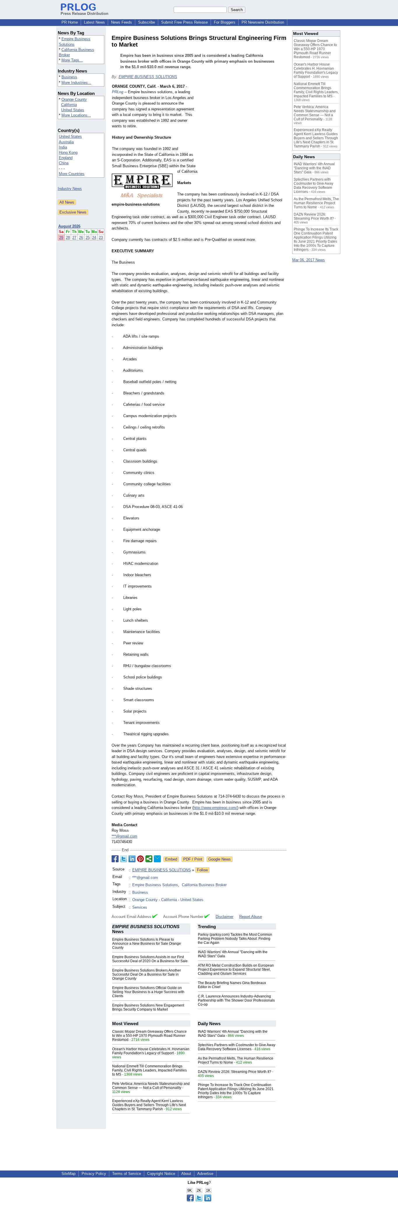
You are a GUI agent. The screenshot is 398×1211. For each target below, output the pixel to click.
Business (69, 77)
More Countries (71, 174)
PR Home (69, 22)
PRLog (117, 92)
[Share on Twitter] (123, 858)
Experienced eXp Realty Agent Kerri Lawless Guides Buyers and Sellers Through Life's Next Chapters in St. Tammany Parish (149, 1105)
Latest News (94, 22)
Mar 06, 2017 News (308, 260)
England (66, 158)
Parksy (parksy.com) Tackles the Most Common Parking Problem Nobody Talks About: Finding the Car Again (235, 939)
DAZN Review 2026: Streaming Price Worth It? (234, 1072)
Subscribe (146, 22)
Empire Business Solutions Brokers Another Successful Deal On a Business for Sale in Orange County (146, 974)
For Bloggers (224, 22)
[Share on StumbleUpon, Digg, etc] (148, 858)
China (63, 163)
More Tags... (72, 60)
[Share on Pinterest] (140, 858)
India (63, 147)
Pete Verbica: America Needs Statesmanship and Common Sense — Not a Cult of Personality (151, 1086)
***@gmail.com (124, 836)
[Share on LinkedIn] (131, 858)
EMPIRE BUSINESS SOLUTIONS (148, 77)
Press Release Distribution (84, 13)
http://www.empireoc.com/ (215, 807)
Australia (66, 142)
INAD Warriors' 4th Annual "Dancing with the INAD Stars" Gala (314, 168)
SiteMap (68, 1173)
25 (88, 237)
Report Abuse (250, 916)
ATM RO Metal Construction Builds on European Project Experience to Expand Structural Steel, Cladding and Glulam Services (236, 969)
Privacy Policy (94, 1173)
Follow (202, 870)
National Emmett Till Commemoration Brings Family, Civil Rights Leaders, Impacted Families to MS (149, 1070)
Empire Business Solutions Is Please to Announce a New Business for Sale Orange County (146, 943)
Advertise (205, 1173)
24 (94, 237)
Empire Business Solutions (155, 885)
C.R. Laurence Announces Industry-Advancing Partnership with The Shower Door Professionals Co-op (236, 1000)
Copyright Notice (161, 1173)
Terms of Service (126, 1173)
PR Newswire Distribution (263, 22)
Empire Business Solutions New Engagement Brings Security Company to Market (148, 1007)
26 (81, 237)
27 (74, 237)
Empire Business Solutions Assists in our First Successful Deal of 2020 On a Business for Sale (150, 959)
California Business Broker (204, 885)
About (186, 1173)
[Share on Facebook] (115, 858)
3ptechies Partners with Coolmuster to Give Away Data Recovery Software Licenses (236, 1047)
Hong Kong (68, 152)
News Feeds (121, 22)
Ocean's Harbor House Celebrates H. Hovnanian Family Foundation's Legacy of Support (150, 1051)
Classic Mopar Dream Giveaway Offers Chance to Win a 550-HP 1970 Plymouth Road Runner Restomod (149, 1036)
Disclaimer (224, 916)
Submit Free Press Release (184, 22)
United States (72, 110)
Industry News (70, 188)
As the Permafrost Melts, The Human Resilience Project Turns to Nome (316, 203)
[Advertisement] (242, 126)
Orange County (74, 99)
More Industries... (76, 82)
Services (139, 907)
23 (101, 237)
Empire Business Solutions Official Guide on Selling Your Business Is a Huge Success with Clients (148, 992)
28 (68, 237)
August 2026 (69, 226)
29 (61, 237)
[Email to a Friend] (157, 858)
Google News (219, 859)
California (69, 105)
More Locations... (76, 115)
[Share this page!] (199, 1200)
